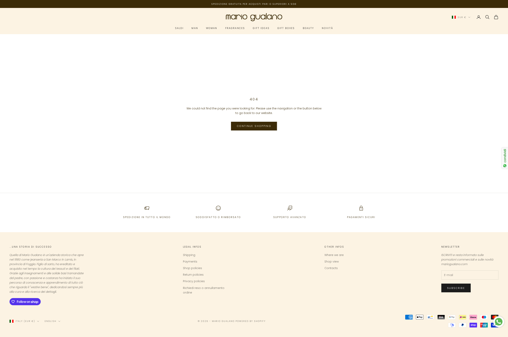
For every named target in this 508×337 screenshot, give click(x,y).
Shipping (189, 255)
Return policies (193, 275)
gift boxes (286, 28)
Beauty (308, 28)
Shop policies (192, 268)
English (50, 321)
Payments (190, 262)
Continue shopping (254, 126)
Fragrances (235, 28)
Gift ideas (261, 28)
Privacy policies (194, 281)
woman (211, 28)
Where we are (334, 255)
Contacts (331, 268)
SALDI (179, 28)
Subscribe (456, 288)
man (194, 28)
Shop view (331, 262)
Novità (327, 28)
